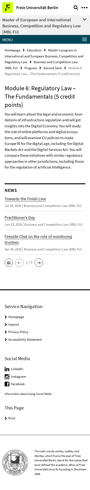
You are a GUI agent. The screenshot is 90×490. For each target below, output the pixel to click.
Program (30, 68)
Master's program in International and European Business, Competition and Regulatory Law (44, 56)
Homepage (12, 50)
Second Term (52, 68)
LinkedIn (17, 369)
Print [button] (11, 418)
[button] (9, 262)
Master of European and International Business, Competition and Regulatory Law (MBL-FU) (41, 25)
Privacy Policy (18, 332)
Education (34, 50)
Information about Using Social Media (28, 394)
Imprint (13, 324)
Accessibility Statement (25, 339)
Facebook (18, 384)
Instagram (18, 376)
